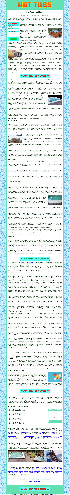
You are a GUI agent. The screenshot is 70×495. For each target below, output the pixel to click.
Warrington (38, 467)
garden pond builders (55, 437)
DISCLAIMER (60, 9)
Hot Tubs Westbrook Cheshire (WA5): (17, 18)
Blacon (19, 472)
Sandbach (60, 469)
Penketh (39, 472)
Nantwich (44, 467)
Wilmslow (48, 471)
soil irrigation (43, 434)
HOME (46, 9)
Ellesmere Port (47, 469)
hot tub (48, 18)
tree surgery (39, 433)
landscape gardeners (24, 434)
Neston (26, 468)
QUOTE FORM (10, 366)
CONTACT (55, 9)
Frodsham (43, 468)
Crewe (43, 472)
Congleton (21, 468)
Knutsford (53, 468)
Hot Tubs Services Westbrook (18, 406)
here (13, 403)
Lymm (52, 471)
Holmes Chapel (33, 472)
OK (57, 494)
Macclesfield (25, 472)
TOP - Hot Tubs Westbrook (14, 476)
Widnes (33, 469)
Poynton (48, 468)
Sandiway (43, 471)
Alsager (31, 471)
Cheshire (27, 467)
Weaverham (59, 468)
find (11, 397)
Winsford (15, 468)
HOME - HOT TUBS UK (35, 481)
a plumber (15, 438)
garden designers (12, 436)
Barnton (9, 472)
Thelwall (26, 471)
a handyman (23, 437)
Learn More (53, 494)
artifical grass (47, 436)
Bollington (10, 471)
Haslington (38, 469)
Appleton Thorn (58, 471)
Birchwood (59, 467)
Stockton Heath (52, 467)
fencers (25, 433)
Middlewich (21, 469)
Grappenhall (37, 471)
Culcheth (38, 468)
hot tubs (37, 401)
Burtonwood (31, 468)
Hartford (21, 471)
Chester (9, 469)
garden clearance (29, 436)
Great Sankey (49, 472)
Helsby (56, 472)
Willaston (15, 469)
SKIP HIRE (41, 432)
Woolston (54, 469)
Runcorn (16, 471)
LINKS (49, 9)
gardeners (37, 437)
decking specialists (26, 432)
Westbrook (32, 262)
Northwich (14, 472)
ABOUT (52, 9)
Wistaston (10, 468)
